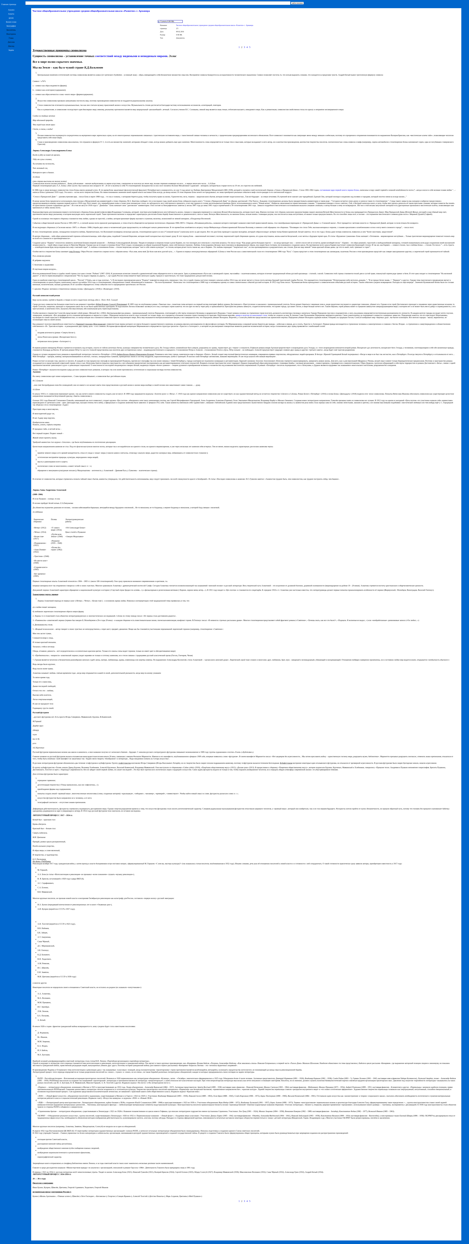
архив (11, 18)
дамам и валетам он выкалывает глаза (251, 315)
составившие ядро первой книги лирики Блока (339, 190)
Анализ (11, 10)
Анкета (11, 14)
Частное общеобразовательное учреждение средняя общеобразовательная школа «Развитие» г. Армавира (91, 11)
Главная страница (8, 4)
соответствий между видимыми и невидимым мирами (131, 56)
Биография (11, 26)
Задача (11, 50)
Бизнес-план (11, 22)
